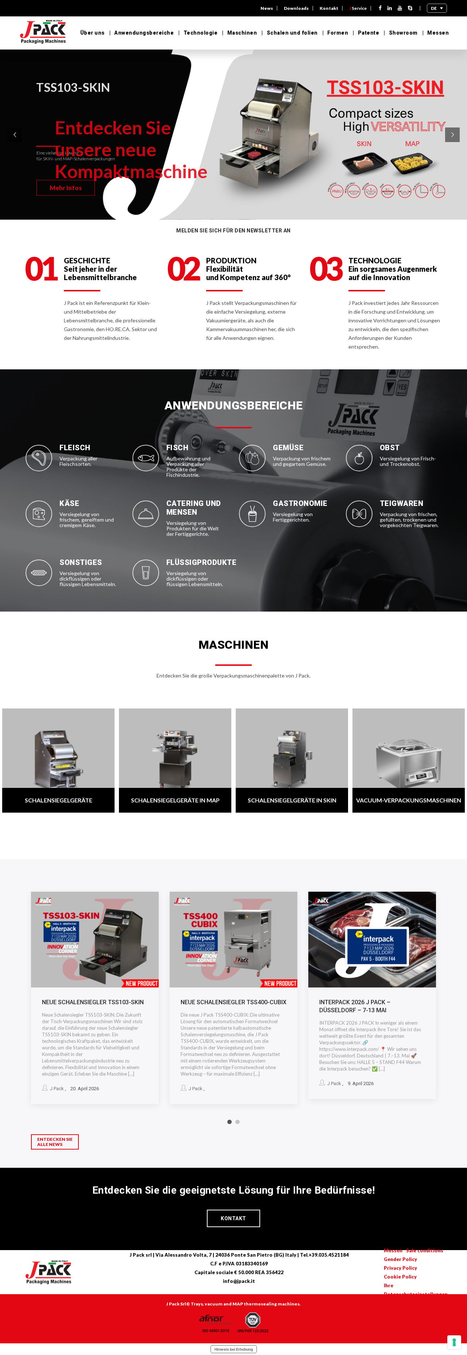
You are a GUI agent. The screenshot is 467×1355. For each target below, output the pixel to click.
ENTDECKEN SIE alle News (55, 1141)
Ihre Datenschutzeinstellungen (416, 1290)
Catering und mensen (193, 508)
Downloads (296, 8)
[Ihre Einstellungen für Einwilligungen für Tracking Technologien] (454, 1342)
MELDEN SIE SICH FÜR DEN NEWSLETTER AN (233, 230)
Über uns (92, 33)
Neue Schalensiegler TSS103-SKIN (93, 1002)
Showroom (403, 33)
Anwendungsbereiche (144, 33)
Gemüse (288, 447)
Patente (368, 33)
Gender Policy (400, 1259)
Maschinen (242, 33)
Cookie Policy (400, 1277)
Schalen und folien (292, 33)
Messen (438, 33)
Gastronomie (300, 503)
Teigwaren (402, 503)
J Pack (57, 1088)
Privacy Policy (400, 1268)
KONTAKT (233, 1218)
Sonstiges (80, 562)
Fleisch (74, 447)
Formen (337, 33)
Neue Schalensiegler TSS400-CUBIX (233, 1002)
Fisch (177, 447)
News (266, 8)
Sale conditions (424, 1250)
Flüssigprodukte (201, 562)
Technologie (200, 33)
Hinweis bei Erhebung (234, 1349)
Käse (69, 503)
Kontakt (329, 8)
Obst (390, 447)
